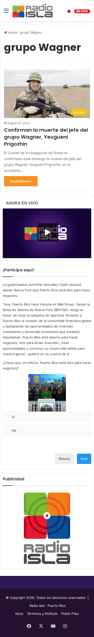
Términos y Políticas (42, 614)
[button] (47, 393)
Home (12, 32)
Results (64, 459)
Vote (84, 459)
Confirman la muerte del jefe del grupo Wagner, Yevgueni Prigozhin (46, 136)
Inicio (19, 614)
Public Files (70, 614)
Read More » (20, 181)
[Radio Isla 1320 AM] (33, 10)
